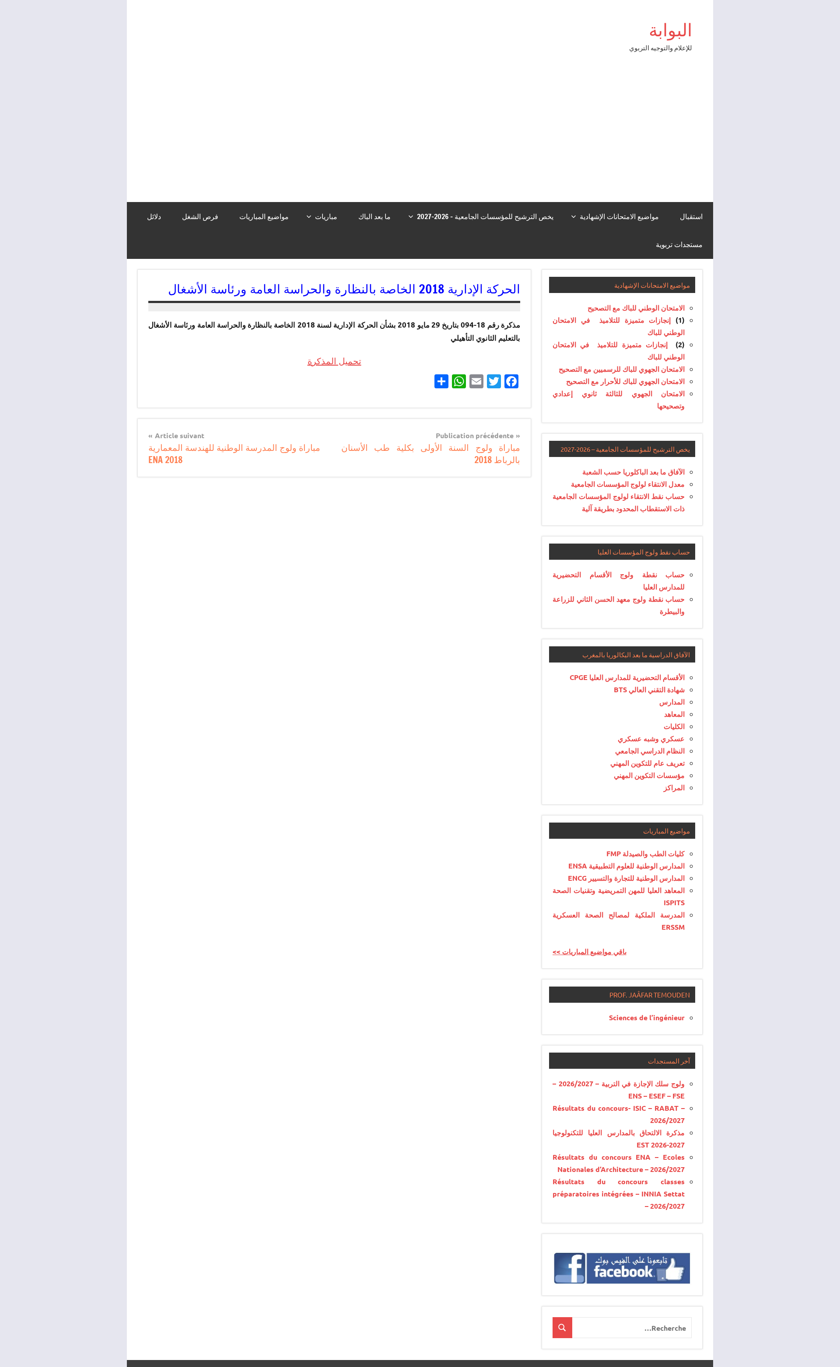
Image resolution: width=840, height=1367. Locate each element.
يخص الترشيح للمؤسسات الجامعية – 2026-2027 (485, 216)
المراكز (674, 787)
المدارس (672, 701)
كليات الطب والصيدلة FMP (645, 853)
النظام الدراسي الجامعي (650, 750)
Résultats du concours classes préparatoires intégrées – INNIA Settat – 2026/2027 (619, 1193)
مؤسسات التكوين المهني (649, 775)
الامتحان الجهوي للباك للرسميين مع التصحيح (622, 368)
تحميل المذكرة (334, 361)
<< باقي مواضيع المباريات (589, 951)
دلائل (154, 216)
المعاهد (674, 713)
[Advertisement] (420, 136)
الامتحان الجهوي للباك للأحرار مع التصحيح (625, 381)
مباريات (326, 216)
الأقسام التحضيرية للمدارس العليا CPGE (627, 677)
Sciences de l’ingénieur (647, 1017)
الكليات (674, 726)
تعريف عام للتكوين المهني (647, 762)
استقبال (691, 216)
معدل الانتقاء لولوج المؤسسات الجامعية (628, 483)
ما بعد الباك (374, 216)
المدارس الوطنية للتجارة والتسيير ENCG (626, 877)
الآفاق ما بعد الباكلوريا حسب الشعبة (633, 471)
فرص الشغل (200, 216)
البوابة (670, 29)
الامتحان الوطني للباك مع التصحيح (636, 307)
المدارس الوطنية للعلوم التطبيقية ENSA (626, 865)
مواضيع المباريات (264, 216)
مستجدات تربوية (679, 244)
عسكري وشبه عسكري (651, 738)
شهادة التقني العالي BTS (649, 689)
